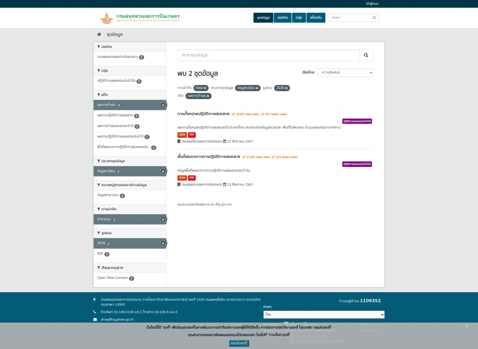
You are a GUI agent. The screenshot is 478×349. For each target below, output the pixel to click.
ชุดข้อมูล (263, 17)
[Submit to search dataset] (374, 17)
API (212, 205)
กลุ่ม (299, 17)
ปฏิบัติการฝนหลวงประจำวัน (357, 121)
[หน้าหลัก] (99, 34)
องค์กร (283, 17)
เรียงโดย (308, 72)
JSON (182, 135)
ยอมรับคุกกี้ (239, 343)
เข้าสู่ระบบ (372, 3)
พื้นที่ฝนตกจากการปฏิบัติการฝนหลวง (209, 156)
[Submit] (366, 55)
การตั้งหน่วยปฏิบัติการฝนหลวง (204, 114)
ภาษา (267, 306)
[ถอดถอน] (205, 88)
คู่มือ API (226, 205)
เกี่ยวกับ (316, 17)
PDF (191, 135)
